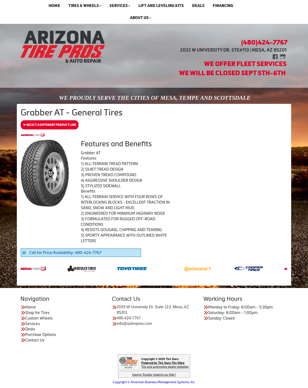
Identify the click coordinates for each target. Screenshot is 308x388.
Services (32, 323)
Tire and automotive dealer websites (165, 364)
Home (30, 307)
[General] (21, 268)
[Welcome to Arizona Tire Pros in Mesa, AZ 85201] (62, 46)
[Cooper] (238, 268)
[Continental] (188, 268)
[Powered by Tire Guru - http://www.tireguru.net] (128, 362)
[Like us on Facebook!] (275, 56)
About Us (139, 18)
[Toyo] (122, 268)
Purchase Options (40, 334)
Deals (30, 329)
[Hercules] (71, 268)
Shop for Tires (37, 312)
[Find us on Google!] (283, 56)
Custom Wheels (38, 318)
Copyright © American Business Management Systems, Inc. (154, 382)
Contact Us (34, 340)
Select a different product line (51, 125)
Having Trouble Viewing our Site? (154, 374)
